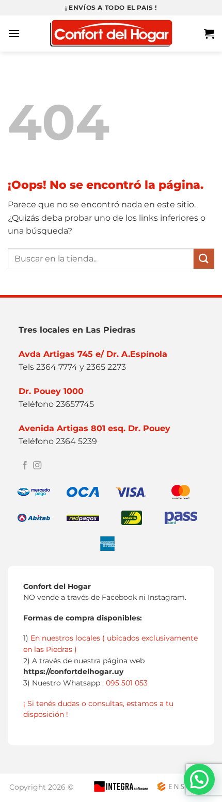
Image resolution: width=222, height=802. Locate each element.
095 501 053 (127, 683)
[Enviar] (204, 259)
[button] (14, 33)
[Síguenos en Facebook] (25, 465)
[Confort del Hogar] (111, 33)
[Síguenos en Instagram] (37, 465)
